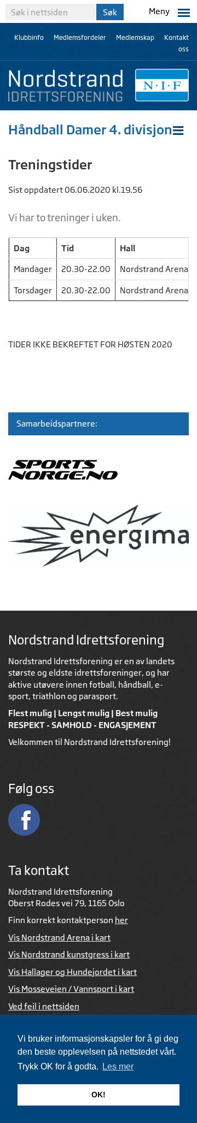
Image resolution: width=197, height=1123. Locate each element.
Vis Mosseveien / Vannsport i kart (71, 989)
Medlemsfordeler (80, 37)
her (121, 920)
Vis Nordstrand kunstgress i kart (69, 954)
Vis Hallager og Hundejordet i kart (72, 972)
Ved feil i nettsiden (43, 1006)
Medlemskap (135, 37)
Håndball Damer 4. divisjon (90, 129)
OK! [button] (98, 1094)
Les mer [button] (118, 1066)
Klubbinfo (29, 37)
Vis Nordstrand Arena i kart (59, 937)
